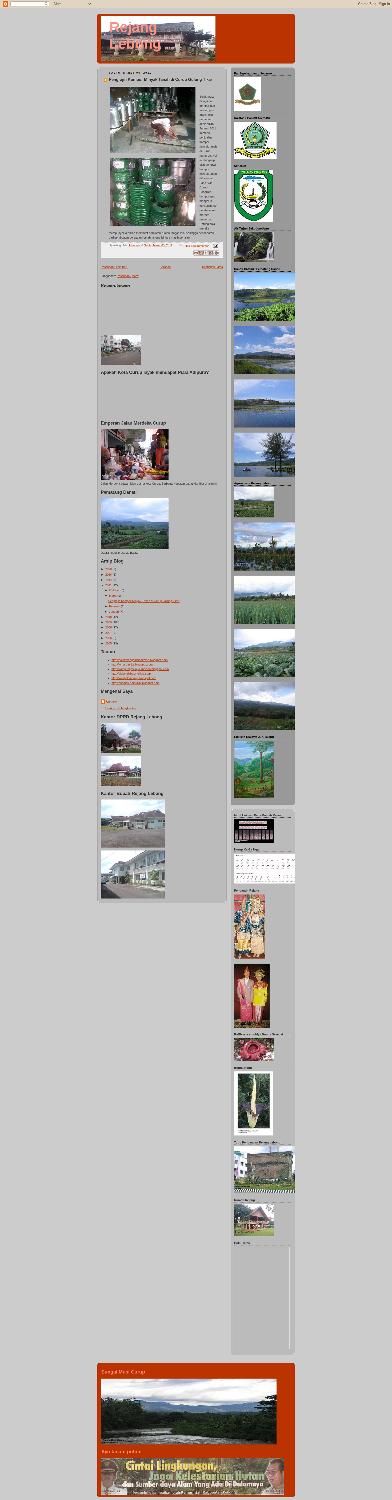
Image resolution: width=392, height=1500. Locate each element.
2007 (109, 632)
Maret (113, 595)
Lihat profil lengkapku (120, 708)
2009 (109, 622)
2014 (109, 579)
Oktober (115, 590)
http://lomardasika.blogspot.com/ (132, 664)
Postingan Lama (212, 266)
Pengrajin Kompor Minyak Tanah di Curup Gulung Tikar (160, 79)
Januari (114, 611)
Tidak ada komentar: (196, 245)
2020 (109, 569)
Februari (115, 606)
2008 (109, 627)
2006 (109, 638)
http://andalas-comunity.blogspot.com (135, 682)
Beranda (165, 266)
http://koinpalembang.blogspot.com (133, 678)
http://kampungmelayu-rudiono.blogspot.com (140, 669)
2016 (109, 574)
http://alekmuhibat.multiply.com (131, 673)
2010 (109, 617)
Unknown (112, 701)
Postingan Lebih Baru (114, 266)
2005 (109, 643)
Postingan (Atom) (128, 276)
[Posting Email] (214, 245)
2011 (109, 585)
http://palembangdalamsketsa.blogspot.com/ (139, 660)
